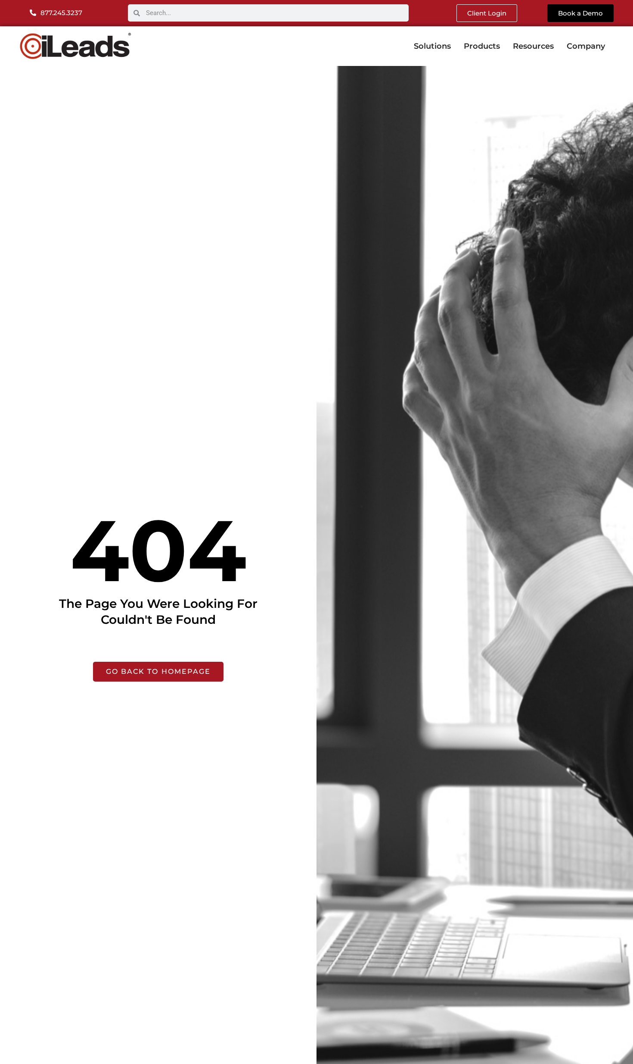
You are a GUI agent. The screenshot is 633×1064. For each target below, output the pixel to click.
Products (482, 46)
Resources (533, 46)
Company (586, 46)
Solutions (432, 46)
